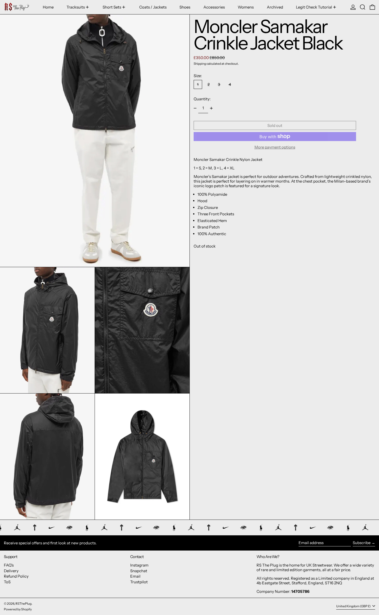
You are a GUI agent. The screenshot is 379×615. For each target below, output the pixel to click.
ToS (7, 581)
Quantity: (202, 98)
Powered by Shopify (18, 609)
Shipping (200, 63)
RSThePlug (23, 603)
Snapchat (138, 570)
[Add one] (211, 108)
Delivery (11, 570)
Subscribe (361, 542)
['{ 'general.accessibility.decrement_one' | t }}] (195, 108)
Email (135, 576)
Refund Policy (16, 576)
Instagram (139, 565)
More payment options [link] (274, 147)
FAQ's (9, 565)
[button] (363, 7)
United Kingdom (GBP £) (353, 606)
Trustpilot (139, 581)
